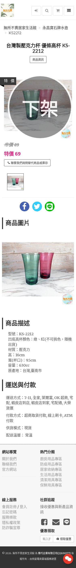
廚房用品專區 (51, 459)
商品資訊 (38, 59)
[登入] (36, 10)
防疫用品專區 (51, 464)
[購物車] (58, 10)
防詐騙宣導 (11, 527)
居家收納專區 (51, 469)
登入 (23, 506)
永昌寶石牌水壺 (55, 28)
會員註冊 (9, 506)
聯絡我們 (9, 464)
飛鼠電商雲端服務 (41, 558)
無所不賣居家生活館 (20, 28)
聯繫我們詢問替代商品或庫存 (29, 163)
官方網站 (9, 469)
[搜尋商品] (47, 10)
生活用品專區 (51, 474)
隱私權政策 (11, 522)
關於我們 (9, 459)
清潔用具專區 (51, 480)
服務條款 (9, 517)
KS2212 (15, 33)
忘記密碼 (9, 512)
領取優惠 (65, 539)
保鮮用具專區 (51, 485)
